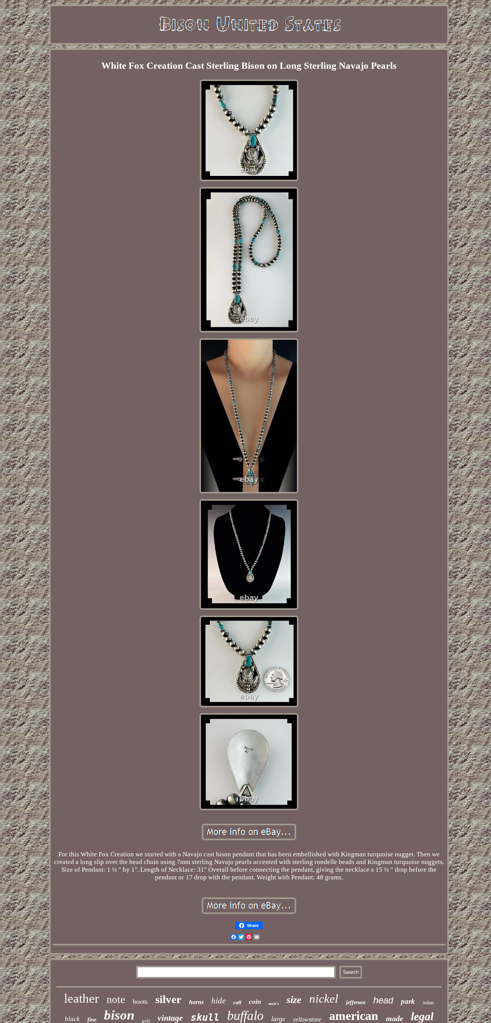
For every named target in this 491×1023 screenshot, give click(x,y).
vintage (170, 1018)
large (278, 1019)
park (408, 1001)
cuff (237, 1002)
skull (205, 1017)
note (116, 999)
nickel (323, 998)
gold (146, 1020)
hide (218, 1000)
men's (274, 1003)
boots (140, 1001)
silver (168, 999)
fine (91, 1020)
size (294, 999)
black (72, 1019)
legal (422, 1016)
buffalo (245, 1015)
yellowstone (307, 1019)
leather (81, 998)
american (353, 1016)
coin (255, 1001)
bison (119, 1015)
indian (428, 1002)
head (383, 1000)
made (394, 1018)
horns (196, 1002)
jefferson (356, 1002)
